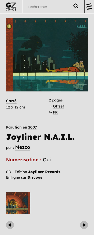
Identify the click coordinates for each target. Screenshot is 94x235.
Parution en (21, 127)
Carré (11, 100)
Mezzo (22, 147)
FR (55, 112)
